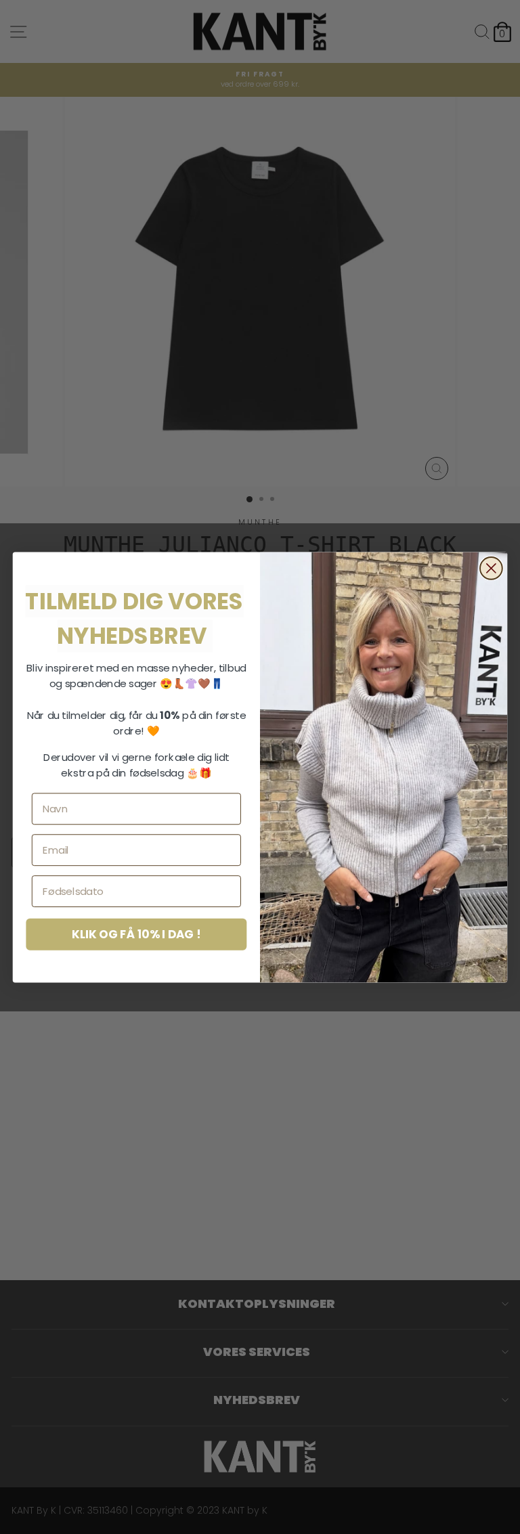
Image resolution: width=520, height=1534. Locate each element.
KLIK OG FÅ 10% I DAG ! (136, 934)
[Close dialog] (491, 568)
